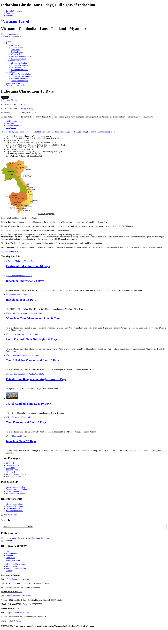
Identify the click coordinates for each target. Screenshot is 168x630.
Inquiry (4, 251)
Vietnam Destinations (19, 63)
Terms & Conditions (14, 11)
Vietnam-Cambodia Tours (21, 56)
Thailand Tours (17, 52)
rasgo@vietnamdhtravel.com (18, 612)
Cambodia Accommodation (21, 76)
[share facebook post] (9, 100)
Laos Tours (15, 50)
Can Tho (50, 132)
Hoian (22, 132)
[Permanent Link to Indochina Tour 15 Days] (16, 294)
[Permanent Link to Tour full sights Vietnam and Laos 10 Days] (23, 355)
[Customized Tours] (9, 515)
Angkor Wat (70, 132)
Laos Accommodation (19, 81)
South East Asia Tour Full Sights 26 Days (31, 339)
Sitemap (9, 571)
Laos (113, 132)
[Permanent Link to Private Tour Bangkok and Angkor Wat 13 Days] (25, 374)
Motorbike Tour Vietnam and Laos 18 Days (33, 318)
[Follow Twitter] (24, 538)
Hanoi (23, 104)
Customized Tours (13, 83)
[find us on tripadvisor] (10, 34)
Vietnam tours (11, 566)
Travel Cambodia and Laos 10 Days (28, 403)
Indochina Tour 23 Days (21, 441)
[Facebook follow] (9, 538)
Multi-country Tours (18, 59)
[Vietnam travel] (15, 21)
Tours (8, 43)
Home (8, 41)
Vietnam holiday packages (16, 564)
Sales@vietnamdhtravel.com (18, 579)
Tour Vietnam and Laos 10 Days (26, 422)
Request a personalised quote (17, 85)
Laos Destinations (18, 67)
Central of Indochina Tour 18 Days (28, 266)
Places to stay (11, 72)
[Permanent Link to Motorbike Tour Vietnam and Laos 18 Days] (24, 313)
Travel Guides (11, 553)
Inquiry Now (11, 128)
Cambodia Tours (17, 47)
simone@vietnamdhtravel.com (19, 596)
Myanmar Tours (17, 54)
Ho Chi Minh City (38, 132)
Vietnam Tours (16, 45)
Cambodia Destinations (20, 65)
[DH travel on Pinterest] (45, 538)
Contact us (10, 13)
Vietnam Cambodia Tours (16, 474)
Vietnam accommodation (15, 487)
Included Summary (13, 125)
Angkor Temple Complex (86, 132)
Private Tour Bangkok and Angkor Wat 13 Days (36, 379)
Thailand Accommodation (21, 78)
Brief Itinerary (11, 121)
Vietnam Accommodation (21, 74)
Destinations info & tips (15, 61)
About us (9, 15)
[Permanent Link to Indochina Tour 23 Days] (16, 436)
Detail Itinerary (12, 123)
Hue (28, 132)
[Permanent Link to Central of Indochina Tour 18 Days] (20, 261)
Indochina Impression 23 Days (25, 280)
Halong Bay (13, 132)
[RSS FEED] (36, 538)
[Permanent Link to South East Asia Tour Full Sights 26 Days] (23, 334)
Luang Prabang (27, 108)
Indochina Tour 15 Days (21, 299)
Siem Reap (59, 132)
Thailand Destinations (19, 70)
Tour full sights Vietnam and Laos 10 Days (32, 360)
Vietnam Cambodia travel (16, 568)
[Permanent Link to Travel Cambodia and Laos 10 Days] (12, 398)
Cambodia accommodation (16, 489)
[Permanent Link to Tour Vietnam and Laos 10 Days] (19, 417)
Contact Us (10, 558)
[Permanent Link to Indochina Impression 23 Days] (19, 276)
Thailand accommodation (16, 493)
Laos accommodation (14, 491)
